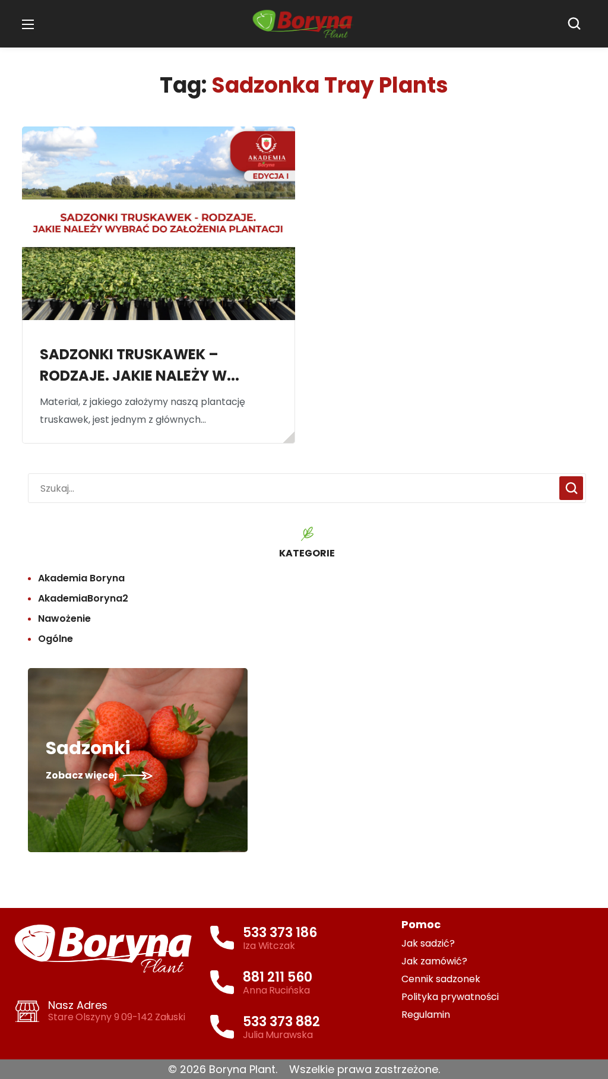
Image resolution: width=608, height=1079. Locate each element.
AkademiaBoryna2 (83, 598)
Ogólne (55, 638)
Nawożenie (64, 618)
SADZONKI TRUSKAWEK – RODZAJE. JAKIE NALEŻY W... (139, 364)
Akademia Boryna (81, 578)
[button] (577, 24)
